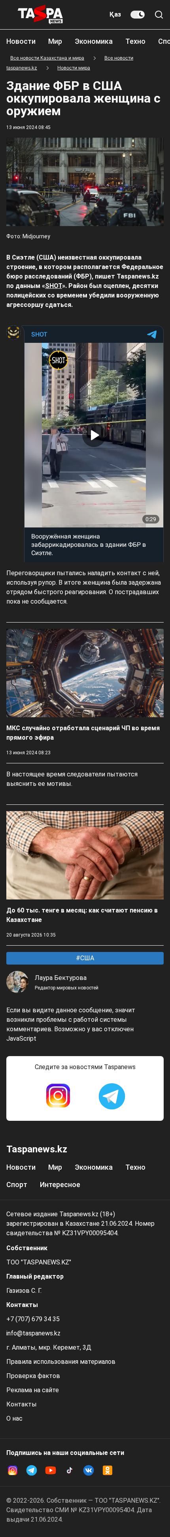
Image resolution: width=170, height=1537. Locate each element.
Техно (135, 41)
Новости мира (73, 68)
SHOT (53, 286)
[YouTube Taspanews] (50, 1470)
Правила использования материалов (60, 1361)
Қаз (115, 14)
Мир (55, 41)
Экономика (94, 41)
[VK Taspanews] (88, 1470)
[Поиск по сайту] (159, 14)
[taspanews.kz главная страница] (40, 14)
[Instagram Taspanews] (58, 1096)
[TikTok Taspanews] (69, 1470)
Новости (21, 41)
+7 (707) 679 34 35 (33, 1319)
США (86, 958)
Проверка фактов (33, 1376)
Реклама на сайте (32, 1390)
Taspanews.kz (36, 1149)
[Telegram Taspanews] (112, 1096)
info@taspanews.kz (33, 1333)
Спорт (16, 1184)
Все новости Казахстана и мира (47, 58)
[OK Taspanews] (107, 1470)
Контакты (21, 1404)
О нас (14, 1418)
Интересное (60, 1184)
